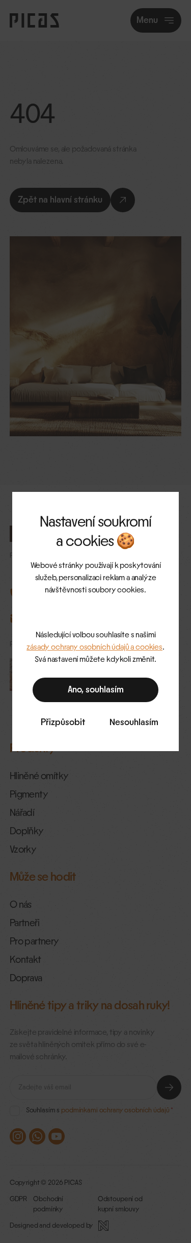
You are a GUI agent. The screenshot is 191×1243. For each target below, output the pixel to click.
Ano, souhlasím (96, 689)
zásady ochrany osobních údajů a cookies (94, 647)
